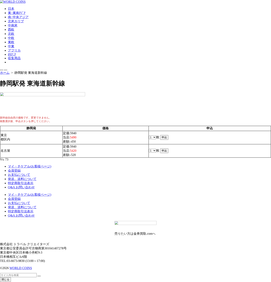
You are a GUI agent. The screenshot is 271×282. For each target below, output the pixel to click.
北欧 (11, 33)
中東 (11, 46)
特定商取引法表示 (20, 183)
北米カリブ (16, 21)
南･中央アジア (18, 17)
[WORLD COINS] (135, 2)
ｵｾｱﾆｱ (12, 54)
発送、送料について (22, 179)
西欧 (11, 29)
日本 (11, 8)
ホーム (5, 72)
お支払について (19, 174)
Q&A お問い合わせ (21, 187)
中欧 (11, 38)
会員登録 (14, 170)
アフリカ (14, 50)
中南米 (12, 25)
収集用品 (14, 58)
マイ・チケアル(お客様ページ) (29, 166)
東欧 (11, 42)
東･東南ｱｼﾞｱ (16, 13)
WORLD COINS (21, 268)
